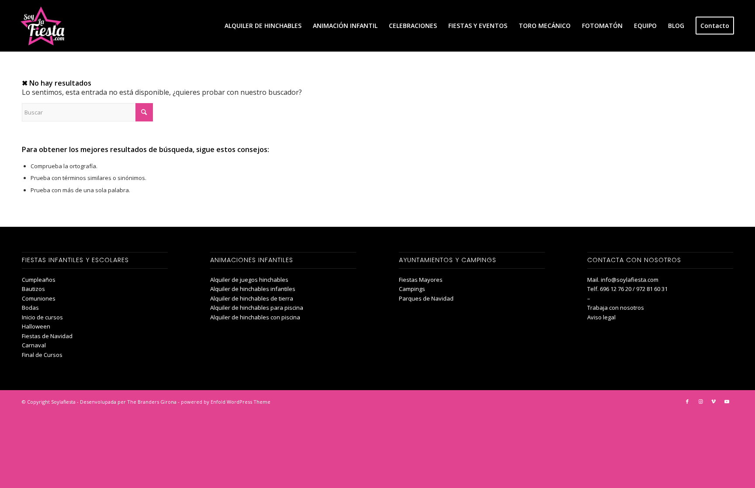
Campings (412, 289)
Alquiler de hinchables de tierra (251, 298)
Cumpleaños (38, 280)
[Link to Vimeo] (713, 401)
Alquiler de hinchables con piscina (255, 317)
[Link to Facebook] (687, 401)
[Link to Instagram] (700, 401)
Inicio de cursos (42, 317)
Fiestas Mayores (421, 280)
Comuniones (38, 298)
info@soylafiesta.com (629, 280)
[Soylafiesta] (41, 26)
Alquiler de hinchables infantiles (252, 289)
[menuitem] (263, 26)
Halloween (36, 326)
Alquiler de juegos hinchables (249, 280)
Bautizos (33, 289)
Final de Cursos (42, 355)
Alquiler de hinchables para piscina (256, 307)
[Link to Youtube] (726, 401)
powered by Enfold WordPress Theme (225, 401)
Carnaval (34, 345)
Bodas (30, 307)
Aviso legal (601, 317)
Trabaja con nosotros (615, 307)
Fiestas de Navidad (47, 336)
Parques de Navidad (426, 298)
